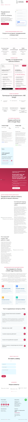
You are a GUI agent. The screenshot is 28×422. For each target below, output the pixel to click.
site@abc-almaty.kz (17, 412)
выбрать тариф (7, 88)
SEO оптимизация (14, 48)
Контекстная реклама (5, 48)
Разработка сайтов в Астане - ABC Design (22, 419)
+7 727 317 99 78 (20, 2)
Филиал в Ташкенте (3, 411)
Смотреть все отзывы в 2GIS (5, 163)
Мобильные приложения (18, 403)
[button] (12, 391)
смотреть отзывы (5, 160)
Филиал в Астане (3, 410)
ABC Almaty (2, 4)
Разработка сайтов (17, 401)
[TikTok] (8, 404)
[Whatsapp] (26, 400)
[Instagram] (2, 404)
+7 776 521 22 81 (20, 1)
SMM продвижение (23, 48)
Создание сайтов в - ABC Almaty (5, 419)
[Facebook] (4, 404)
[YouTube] (6, 404)
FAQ (15, 416)
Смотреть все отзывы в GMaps (5, 162)
